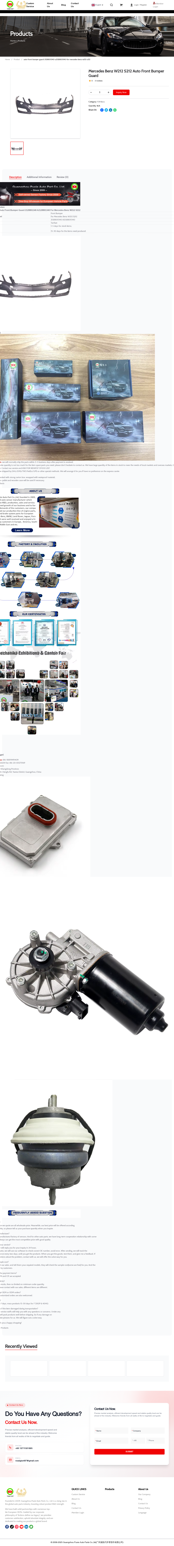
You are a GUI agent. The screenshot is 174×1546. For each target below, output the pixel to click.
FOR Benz (101, 102)
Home (7, 59)
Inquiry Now (121, 92)
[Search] (111, 5)
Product (17, 59)
